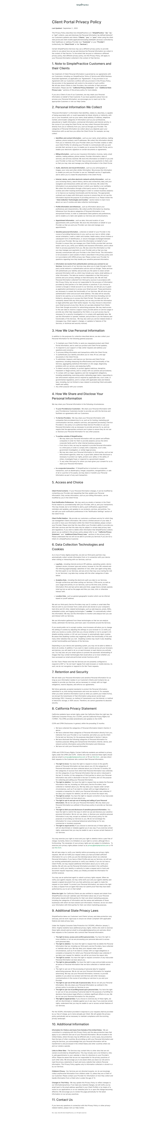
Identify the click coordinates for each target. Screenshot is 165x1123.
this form (96, 757)
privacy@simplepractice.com (74, 757)
